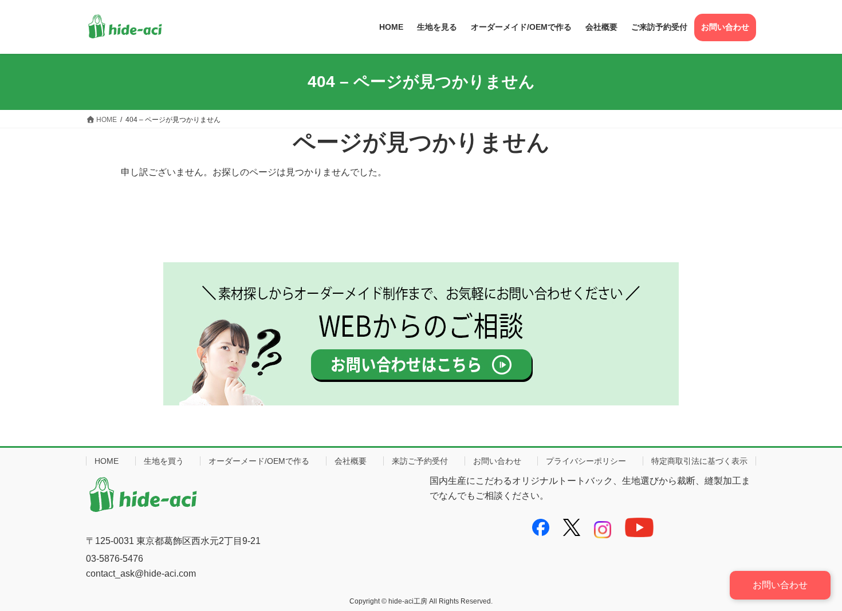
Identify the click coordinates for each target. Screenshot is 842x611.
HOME (107, 461)
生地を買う (164, 461)
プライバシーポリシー (586, 461)
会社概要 (351, 461)
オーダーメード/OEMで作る (258, 461)
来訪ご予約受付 (420, 461)
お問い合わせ (497, 461)
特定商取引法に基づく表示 (699, 461)
